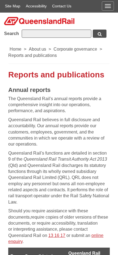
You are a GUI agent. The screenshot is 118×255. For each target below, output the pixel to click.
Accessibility (36, 6)
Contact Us (61, 6)
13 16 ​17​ (56, 235)
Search (11, 33)
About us (37, 49)
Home (15, 49)
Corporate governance (75, 49)
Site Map (12, 6)
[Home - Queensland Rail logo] (39, 20)
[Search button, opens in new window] (99, 34)
